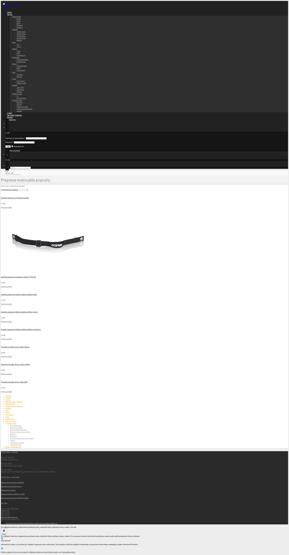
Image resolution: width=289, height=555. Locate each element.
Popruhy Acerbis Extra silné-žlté (14, 382)
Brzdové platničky (16, 428)
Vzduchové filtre (16, 445)
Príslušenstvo (21, 62)
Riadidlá (12, 434)
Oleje (13, 72)
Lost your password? (12, 150)
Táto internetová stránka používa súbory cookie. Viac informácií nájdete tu (31, 523)
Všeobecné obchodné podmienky (12, 483)
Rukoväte (13, 436)
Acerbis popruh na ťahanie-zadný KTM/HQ (18, 277)
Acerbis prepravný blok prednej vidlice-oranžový (21, 329)
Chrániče (8, 395)
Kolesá (7, 400)
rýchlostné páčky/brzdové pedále (21, 438)
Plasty (14, 79)
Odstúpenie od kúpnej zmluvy (11, 486)
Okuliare (8, 408)
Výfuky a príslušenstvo (13, 447)
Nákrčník (19, 40)
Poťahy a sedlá (21, 83)
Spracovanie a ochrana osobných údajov (15, 498)
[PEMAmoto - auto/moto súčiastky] (14, 6)
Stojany (12, 440)
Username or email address (15, 138)
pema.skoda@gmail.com (9, 517)
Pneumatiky (9, 415)
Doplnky (8, 398)
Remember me (18, 146)
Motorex (19, 77)
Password (9, 142)
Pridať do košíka (6, 207)
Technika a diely (10, 423)
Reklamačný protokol (8, 490)
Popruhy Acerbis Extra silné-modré (15, 364)
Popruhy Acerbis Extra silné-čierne (15, 347)
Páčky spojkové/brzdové (24, 109)
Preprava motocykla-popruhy (20, 432)
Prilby (14, 42)
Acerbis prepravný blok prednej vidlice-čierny (19, 312)
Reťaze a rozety (10, 421)
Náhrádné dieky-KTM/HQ (14, 402)
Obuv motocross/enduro (14, 406)
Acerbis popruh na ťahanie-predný (15, 198)
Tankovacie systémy (17, 443)
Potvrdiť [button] (73, 527)
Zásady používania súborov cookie (13, 494)
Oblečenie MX (10, 404)
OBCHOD (9, 15)
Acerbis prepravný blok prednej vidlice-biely (19, 294)
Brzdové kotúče (15, 425)
